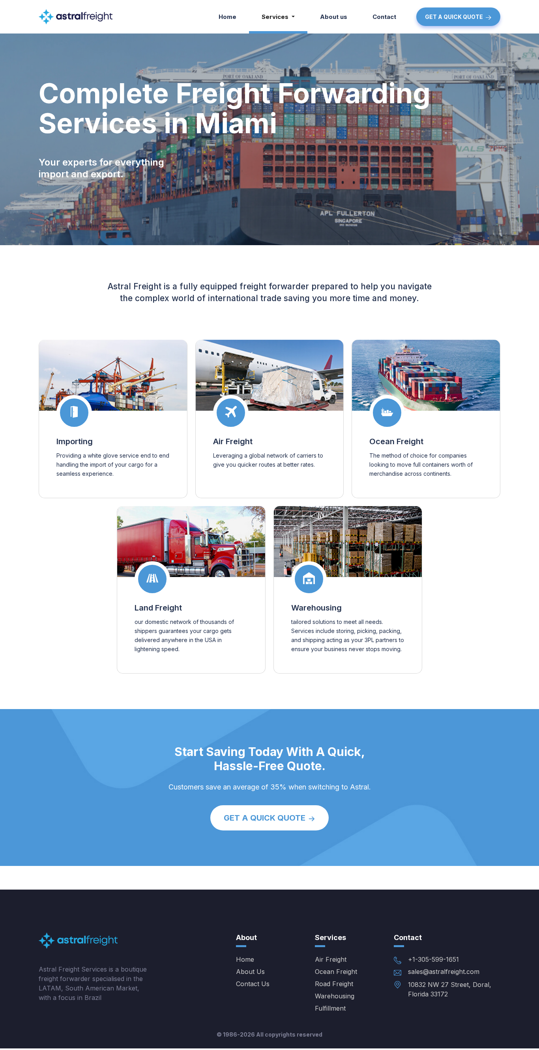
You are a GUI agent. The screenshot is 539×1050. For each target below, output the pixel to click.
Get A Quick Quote (454, 16)
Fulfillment (330, 1008)
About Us (250, 972)
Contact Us (253, 984)
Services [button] (276, 16)
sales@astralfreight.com (443, 972)
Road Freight (334, 984)
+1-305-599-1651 (433, 959)
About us (333, 16)
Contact (384, 16)
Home (227, 16)
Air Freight (233, 441)
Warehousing (316, 607)
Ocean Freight (396, 441)
